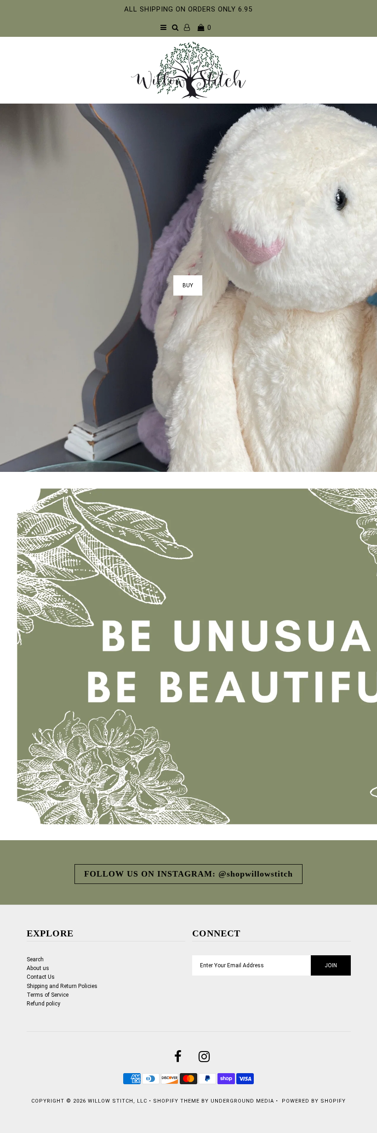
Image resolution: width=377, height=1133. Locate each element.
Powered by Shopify (314, 1101)
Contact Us (41, 977)
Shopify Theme (176, 1101)
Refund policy (43, 1003)
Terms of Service (48, 995)
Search (35, 959)
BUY (188, 285)
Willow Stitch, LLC (117, 1101)
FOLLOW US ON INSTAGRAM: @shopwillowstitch (188, 873)
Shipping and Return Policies (62, 986)
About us (38, 968)
